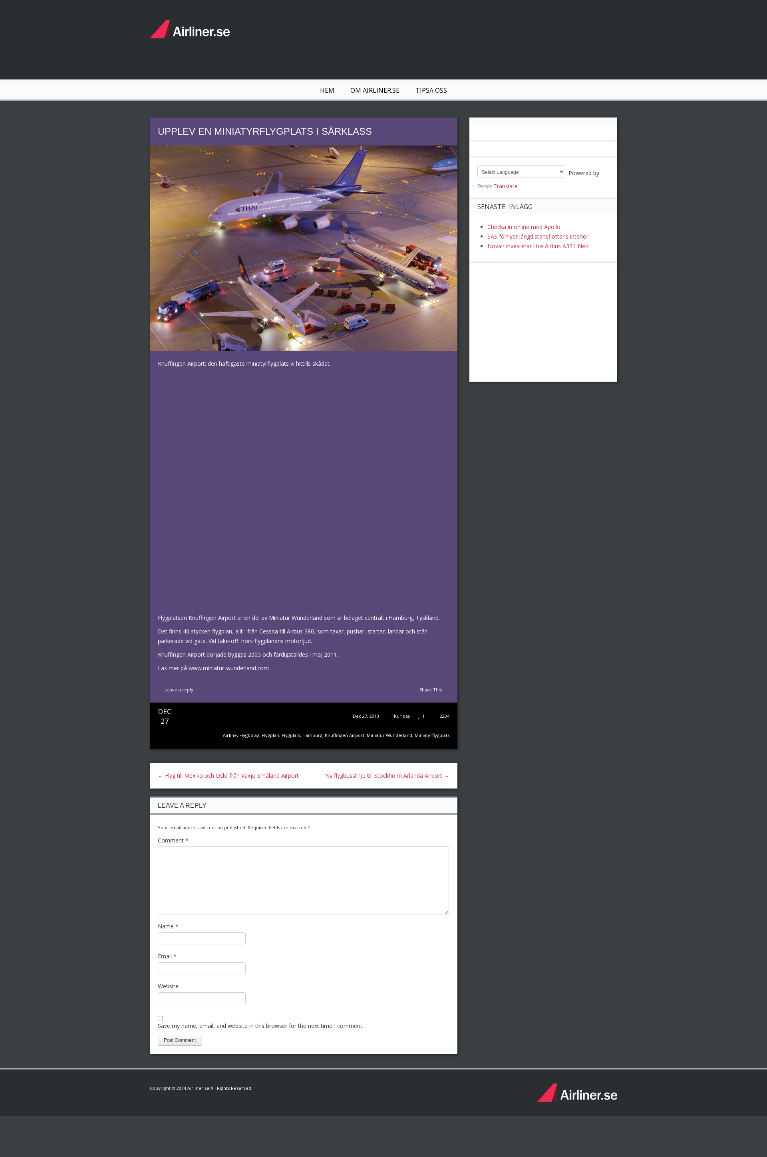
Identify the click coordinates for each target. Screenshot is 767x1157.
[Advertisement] (471, 38)
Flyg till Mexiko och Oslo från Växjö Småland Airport (228, 775)
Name (168, 926)
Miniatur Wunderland (389, 735)
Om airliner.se (374, 90)
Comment (173, 840)
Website (168, 986)
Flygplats (291, 735)
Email (167, 956)
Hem (327, 90)
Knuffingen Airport (344, 735)
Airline (230, 735)
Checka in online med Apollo (523, 227)
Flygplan (270, 735)
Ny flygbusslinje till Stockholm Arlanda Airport (387, 775)
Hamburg (312, 735)
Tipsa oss (431, 90)
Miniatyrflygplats (432, 735)
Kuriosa (402, 716)
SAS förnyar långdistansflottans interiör (537, 236)
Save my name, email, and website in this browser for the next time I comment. (261, 1026)
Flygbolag (249, 735)
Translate (505, 186)
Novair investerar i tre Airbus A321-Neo (538, 246)
